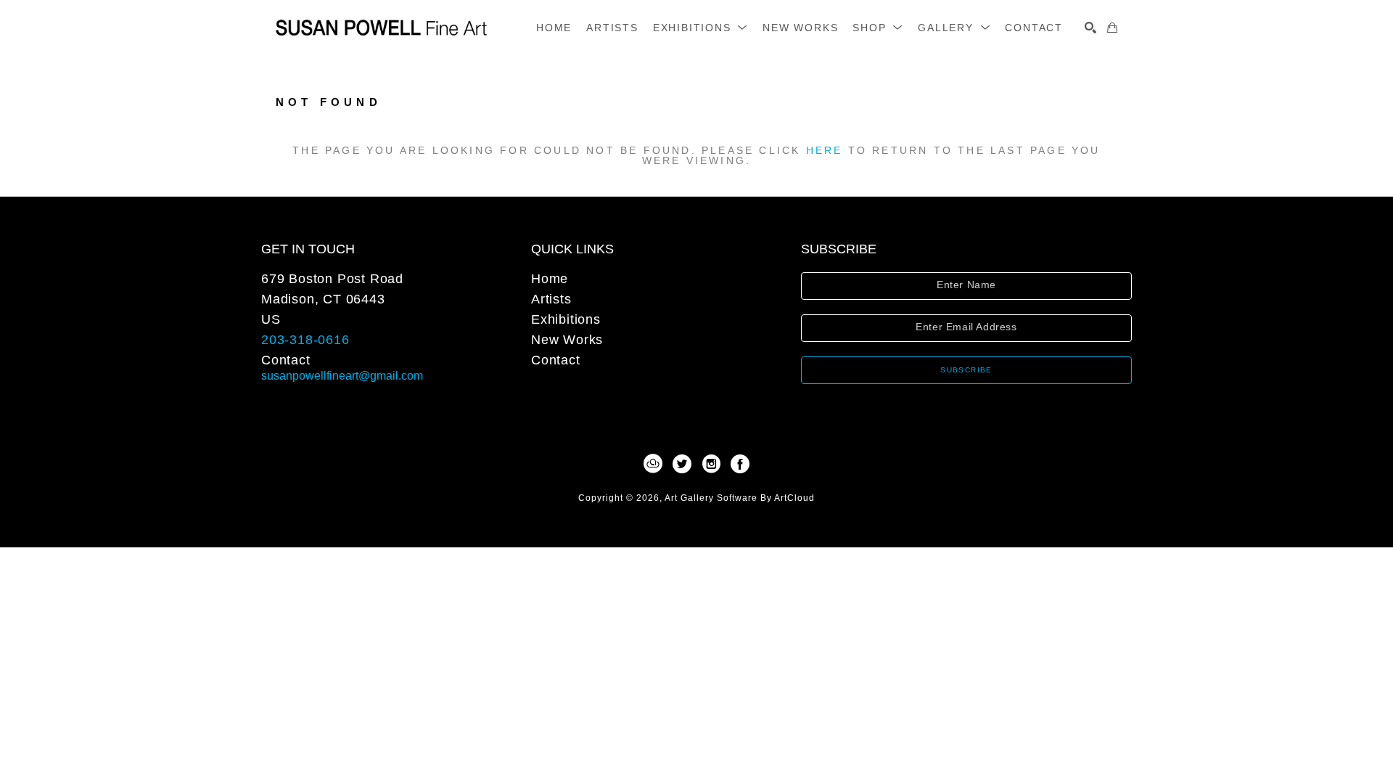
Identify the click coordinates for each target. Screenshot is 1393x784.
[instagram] (711, 463)
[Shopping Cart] (1112, 27)
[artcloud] (653, 463)
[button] (700, 27)
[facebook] (740, 463)
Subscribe (966, 370)
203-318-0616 (305, 339)
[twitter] (682, 463)
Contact (286, 360)
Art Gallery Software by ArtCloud (740, 498)
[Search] (1090, 27)
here (824, 150)
